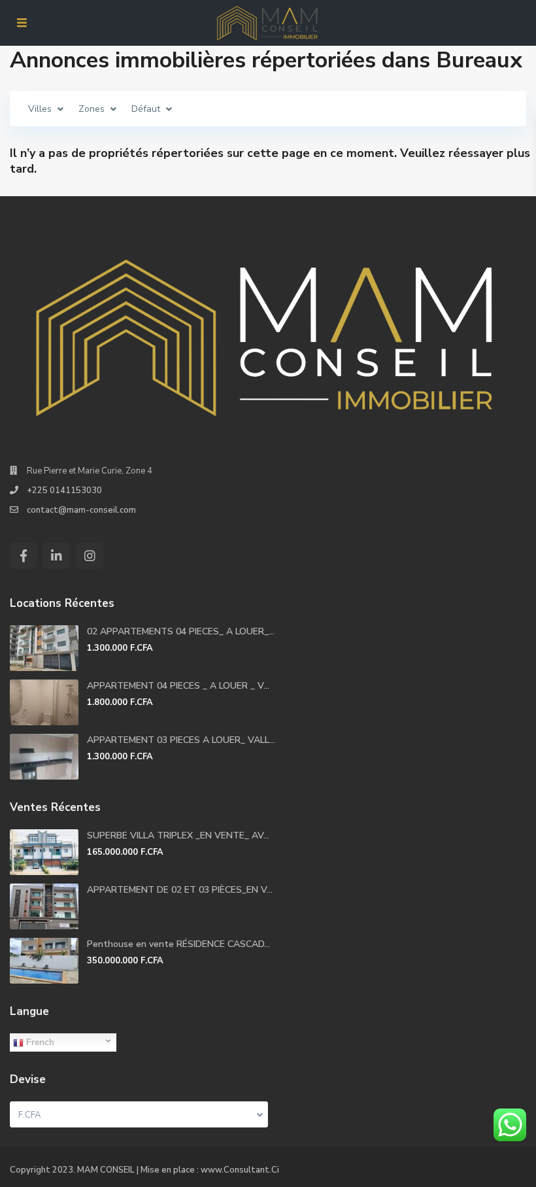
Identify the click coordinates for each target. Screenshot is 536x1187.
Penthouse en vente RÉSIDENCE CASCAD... (178, 944)
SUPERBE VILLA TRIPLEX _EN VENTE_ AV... (178, 835)
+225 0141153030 (64, 490)
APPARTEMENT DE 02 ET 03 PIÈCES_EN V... (180, 890)
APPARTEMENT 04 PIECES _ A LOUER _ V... (178, 686)
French (39, 1042)
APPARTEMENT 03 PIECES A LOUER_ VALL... (181, 740)
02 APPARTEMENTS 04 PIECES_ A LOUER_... (181, 631)
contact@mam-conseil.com (81, 510)
